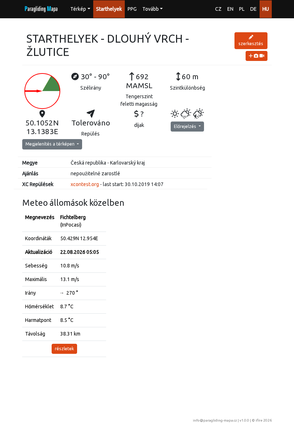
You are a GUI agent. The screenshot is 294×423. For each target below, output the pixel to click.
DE (253, 9)
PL (242, 9)
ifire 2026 (264, 420)
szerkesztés (250, 43)
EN (230, 9)
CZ (218, 9)
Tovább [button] (150, 9)
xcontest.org (85, 184)
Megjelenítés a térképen (50, 144)
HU (265, 9)
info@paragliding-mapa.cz (215, 420)
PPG (132, 9)
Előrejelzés (185, 126)
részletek (64, 348)
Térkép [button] (78, 9)
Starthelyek (109, 9)
